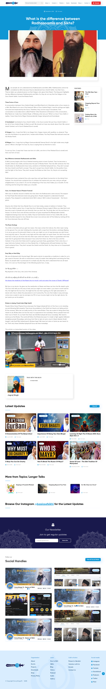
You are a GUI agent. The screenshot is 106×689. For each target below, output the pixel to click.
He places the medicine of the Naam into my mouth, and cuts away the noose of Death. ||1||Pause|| (37, 280)
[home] (11, 3)
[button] (47, 3)
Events (67, 3)
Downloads (74, 3)
